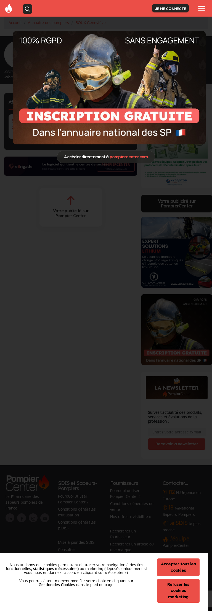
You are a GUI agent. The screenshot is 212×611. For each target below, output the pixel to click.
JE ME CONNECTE (170, 8)
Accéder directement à (106, 156)
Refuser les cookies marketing (178, 591)
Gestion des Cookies (57, 585)
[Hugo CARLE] (109, 87)
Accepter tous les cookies (178, 567)
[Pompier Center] (8, 8)
